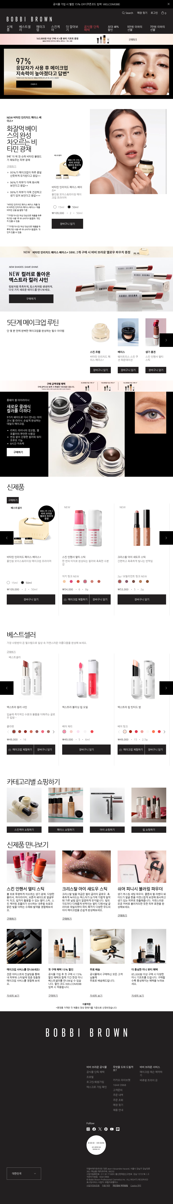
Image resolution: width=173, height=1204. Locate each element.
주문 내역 (118, 1094)
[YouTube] (112, 1129)
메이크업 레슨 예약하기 (151, 1073)
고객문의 (117, 1090)
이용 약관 (106, 1185)
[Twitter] (100, 1129)
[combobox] (24, 1173)
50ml (75, 207)
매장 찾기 (142, 12)
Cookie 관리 (135, 1185)
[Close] (168, 4)
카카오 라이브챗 (121, 1080)
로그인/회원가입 (95, 1081)
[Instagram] (88, 1129)
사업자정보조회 (93, 1185)
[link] (163, 13)
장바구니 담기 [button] (67, 223)
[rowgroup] (86, 804)
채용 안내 (118, 1109)
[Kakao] (117, 1129)
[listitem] (67, 194)
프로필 (90, 1077)
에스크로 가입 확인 (96, 1086)
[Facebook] (94, 1129)
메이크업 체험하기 (77, 599)
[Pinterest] (106, 1129)
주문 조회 (118, 1100)
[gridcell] (64, 581)
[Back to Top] (161, 1195)
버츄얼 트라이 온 (149, 1080)
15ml (61, 207)
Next (166, 340)
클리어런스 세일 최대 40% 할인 (86, 4)
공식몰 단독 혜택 (95, 1071)
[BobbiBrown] (29, 19)
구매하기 (11, 166)
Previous (7, 538)
